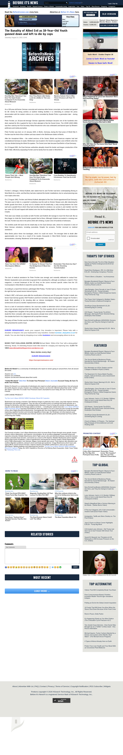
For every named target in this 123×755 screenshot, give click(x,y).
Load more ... (42, 591)
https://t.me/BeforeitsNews (93, 204)
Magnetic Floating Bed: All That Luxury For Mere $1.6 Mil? (41, 494)
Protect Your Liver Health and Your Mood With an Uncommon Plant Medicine (100, 647)
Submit (100, 244)
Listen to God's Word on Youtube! (100, 59)
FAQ (37, 686)
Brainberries (8, 180)
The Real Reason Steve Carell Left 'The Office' (41, 518)
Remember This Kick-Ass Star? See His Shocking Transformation (65, 266)
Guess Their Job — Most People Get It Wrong (14, 176)
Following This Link (13, 450)
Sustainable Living (61, 6)
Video (82, 6)
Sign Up (115, 3)
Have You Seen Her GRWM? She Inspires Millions (15, 265)
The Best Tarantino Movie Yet (65, 517)
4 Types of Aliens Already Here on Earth (98, 641)
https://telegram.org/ (109, 197)
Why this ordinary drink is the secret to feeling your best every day (66, 494)
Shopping (104, 6)
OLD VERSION (109, 14)
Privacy (51, 686)
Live (78, 6)
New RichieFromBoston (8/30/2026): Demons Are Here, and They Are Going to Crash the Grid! (100, 322)
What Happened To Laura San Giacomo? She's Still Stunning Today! (100, 97)
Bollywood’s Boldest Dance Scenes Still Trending (97, 168)
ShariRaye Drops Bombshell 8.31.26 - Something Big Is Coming (97, 306)
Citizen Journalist (51, 381)
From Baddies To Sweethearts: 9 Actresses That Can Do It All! (65, 176)
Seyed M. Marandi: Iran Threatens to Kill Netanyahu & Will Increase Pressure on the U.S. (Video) (99, 539)
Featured (16, 6)
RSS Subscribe (96, 686)
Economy (23, 6)
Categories (111, 6)
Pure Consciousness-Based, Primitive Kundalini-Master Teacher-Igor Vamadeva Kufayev (99, 596)
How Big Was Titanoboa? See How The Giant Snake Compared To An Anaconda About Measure (40, 178)
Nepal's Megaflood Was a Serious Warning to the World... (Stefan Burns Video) (100, 504)
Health (29, 6)
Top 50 (88, 6)
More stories (32, 24)
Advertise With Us (26, 686)
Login (109, 3)
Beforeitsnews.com (21, 12)
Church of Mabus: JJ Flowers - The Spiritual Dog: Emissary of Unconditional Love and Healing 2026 (99, 422)
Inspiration (71, 6)
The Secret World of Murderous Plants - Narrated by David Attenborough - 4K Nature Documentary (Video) (100, 361)
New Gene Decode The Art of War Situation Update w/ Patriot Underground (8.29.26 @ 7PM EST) (99, 263)
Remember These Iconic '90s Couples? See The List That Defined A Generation (108, 453)
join (14, 374)
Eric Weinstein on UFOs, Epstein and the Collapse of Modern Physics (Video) (98, 368)
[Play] (100, 40)
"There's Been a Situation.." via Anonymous (99, 276)
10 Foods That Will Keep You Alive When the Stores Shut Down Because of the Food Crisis (100, 608)
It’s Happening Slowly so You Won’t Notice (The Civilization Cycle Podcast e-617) (99, 619)
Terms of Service (62, 686)
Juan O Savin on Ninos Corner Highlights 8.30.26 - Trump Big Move (99, 523)
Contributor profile (23, 24)
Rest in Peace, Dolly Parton (94, 614)
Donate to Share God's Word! (100, 63)
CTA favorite (59, 491)
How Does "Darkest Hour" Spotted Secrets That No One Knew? (15, 518)
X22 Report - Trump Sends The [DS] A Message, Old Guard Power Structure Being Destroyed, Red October (99, 313)
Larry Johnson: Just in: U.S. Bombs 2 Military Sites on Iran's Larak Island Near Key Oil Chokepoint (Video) (100, 400)
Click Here (22, 381)
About (14, 686)
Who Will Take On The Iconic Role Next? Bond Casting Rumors (100, 145)
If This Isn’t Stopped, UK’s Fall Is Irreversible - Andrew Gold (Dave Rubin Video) (100, 510)
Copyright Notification (79, 686)
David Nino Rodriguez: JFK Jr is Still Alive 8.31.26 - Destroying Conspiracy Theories (99, 271)
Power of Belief (49, 6)
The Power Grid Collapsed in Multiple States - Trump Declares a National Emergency (100, 300)
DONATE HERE (90, 15)
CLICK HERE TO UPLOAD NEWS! (108, 25)
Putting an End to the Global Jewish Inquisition (100, 603)
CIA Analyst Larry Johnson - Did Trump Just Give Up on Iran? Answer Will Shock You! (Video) (99, 530)
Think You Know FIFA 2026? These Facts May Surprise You (16, 494)
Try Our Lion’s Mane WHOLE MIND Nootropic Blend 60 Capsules (27, 398)
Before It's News (25, 2)
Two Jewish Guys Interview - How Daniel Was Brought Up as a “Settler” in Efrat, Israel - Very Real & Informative (100, 626)
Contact (43, 686)
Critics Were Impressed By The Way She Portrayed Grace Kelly (91, 452)
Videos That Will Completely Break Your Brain (100, 590)
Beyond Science (38, 6)
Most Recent (96, 6)
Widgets (107, 686)
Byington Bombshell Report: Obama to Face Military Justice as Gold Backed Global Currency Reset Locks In (100, 283)
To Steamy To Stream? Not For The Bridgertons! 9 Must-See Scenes (41, 266)
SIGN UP (91, 227)
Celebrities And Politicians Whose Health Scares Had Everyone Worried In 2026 (98, 121)
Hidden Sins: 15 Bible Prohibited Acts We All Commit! (99, 575)
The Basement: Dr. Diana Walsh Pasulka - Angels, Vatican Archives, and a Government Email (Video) (100, 375)
